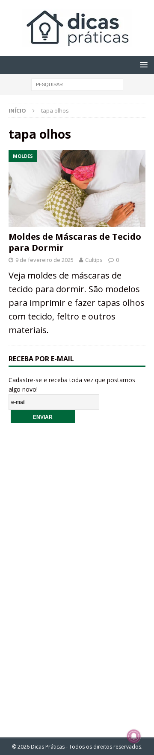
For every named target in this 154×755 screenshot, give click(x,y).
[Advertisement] (77, 574)
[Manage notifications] (134, 736)
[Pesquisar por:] (77, 84)
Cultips (94, 260)
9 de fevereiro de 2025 (44, 260)
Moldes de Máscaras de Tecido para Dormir (75, 242)
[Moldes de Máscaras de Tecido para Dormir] (77, 188)
